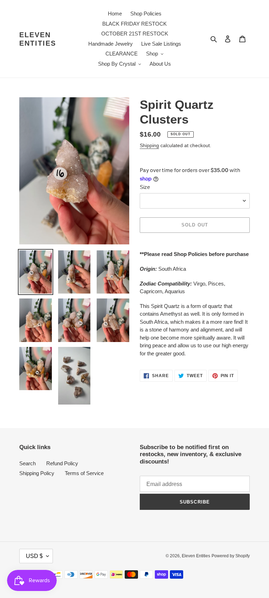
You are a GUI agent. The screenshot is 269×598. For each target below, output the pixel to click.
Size (145, 187)
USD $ (34, 556)
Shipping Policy (36, 473)
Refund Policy (62, 463)
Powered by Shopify (231, 555)
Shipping (149, 145)
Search (27, 463)
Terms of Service (84, 473)
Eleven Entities (37, 39)
